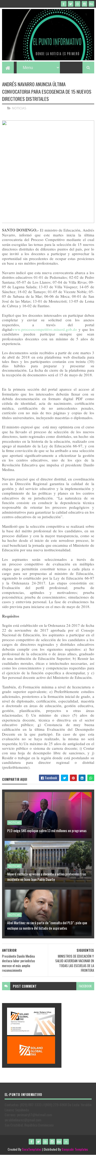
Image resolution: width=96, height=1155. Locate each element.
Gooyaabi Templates (75, 1149)
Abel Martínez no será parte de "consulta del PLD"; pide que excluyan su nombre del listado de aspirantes (47, 925)
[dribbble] (77, 4)
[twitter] (70, 4)
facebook (85, 986)
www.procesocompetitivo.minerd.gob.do (44, 329)
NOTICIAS (19, 108)
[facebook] (64, 4)
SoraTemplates (31, 1149)
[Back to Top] (66, 1141)
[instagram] (84, 4)
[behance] (91, 4)
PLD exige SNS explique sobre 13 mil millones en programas (47, 830)
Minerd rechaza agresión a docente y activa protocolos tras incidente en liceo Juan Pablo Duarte (46, 876)
